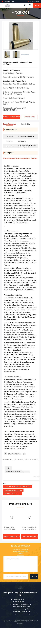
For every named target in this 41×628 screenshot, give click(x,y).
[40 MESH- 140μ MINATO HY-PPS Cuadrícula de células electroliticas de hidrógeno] (11, 517)
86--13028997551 (34, 1)
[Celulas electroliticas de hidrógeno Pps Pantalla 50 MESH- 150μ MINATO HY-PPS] (29, 517)
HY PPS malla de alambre (13, 494)
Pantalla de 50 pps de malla (13, 490)
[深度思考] (8, 468)
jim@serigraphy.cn (9, 1)
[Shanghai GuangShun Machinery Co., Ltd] (8, 5)
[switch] (23, 471)
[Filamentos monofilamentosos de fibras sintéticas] (20, 36)
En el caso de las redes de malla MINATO (18, 486)
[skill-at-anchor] (20, 464)
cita (37, 5)
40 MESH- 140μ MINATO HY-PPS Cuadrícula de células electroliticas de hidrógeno (11, 528)
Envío (34, 576)
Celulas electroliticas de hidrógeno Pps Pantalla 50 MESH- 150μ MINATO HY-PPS (29, 528)
